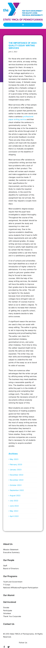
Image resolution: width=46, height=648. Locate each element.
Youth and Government (12, 582)
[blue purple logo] (23, 3)
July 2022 (14, 501)
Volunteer (7, 613)
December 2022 (16, 475)
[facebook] (4, 647)
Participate (7, 610)
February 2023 (16, 464)
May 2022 (14, 511)
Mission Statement (10, 549)
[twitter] (8, 647)
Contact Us (8, 624)
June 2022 (14, 506)
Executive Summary (11, 552)
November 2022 (16, 480)
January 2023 (15, 470)
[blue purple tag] (23, 19)
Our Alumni (8, 595)
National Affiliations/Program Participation (20, 588)
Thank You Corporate (12, 616)
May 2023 (14, 459)
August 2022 (15, 495)
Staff (5, 566)
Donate (6, 607)
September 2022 (17, 490)
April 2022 (14, 516)
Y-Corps (6, 585)
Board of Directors (11, 568)
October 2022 (16, 485)
